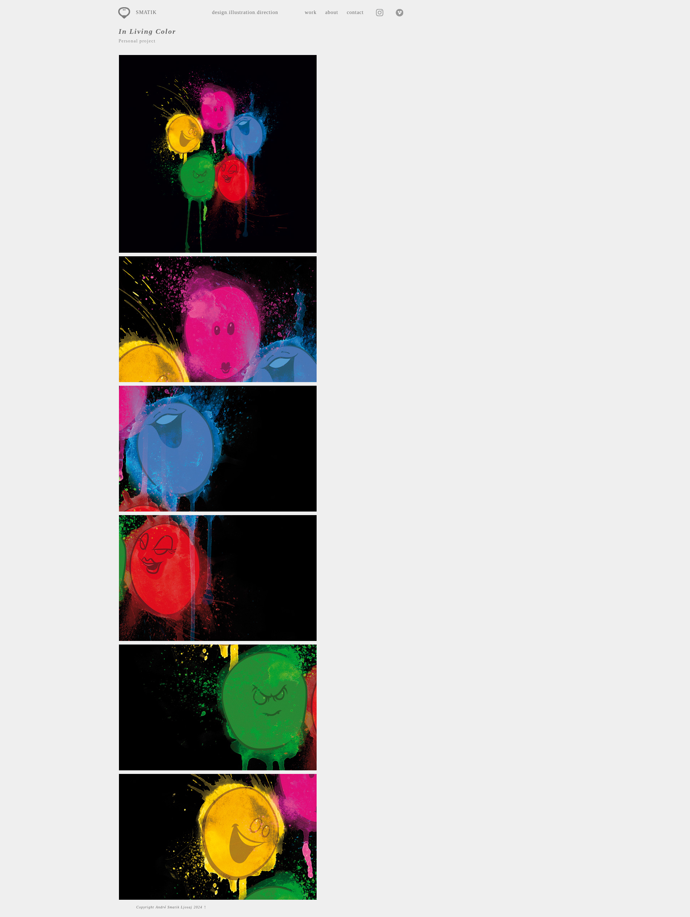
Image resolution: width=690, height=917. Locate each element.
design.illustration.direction (245, 12)
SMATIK (146, 12)
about (331, 12)
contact (355, 12)
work (311, 12)
